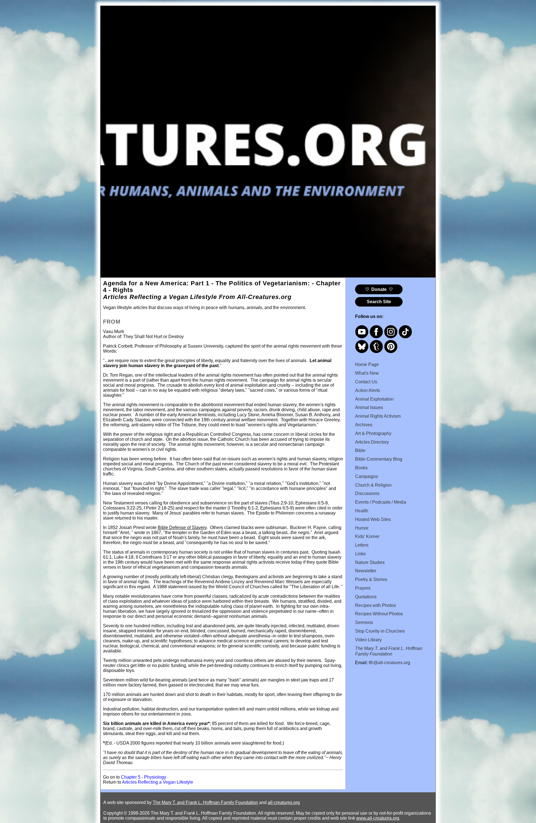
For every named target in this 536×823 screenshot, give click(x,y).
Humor (361, 528)
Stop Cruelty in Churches (380, 631)
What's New (367, 373)
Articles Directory (372, 442)
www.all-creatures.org (377, 818)
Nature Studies (370, 562)
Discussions (367, 493)
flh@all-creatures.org (389, 662)
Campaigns (366, 476)
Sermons (364, 622)
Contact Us (366, 381)
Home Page (367, 364)
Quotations (366, 596)
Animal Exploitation (374, 399)
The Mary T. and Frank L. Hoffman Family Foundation (205, 802)
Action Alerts (367, 390)
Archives (363, 424)
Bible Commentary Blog (378, 459)
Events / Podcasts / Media (380, 502)
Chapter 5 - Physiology (143, 777)
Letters (361, 545)
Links (360, 553)
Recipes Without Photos (379, 613)
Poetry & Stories (371, 579)
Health (361, 510)
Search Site (379, 301)
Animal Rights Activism (378, 416)
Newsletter (365, 570)
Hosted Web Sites (373, 519)
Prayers (362, 588)
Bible (360, 450)
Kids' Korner (367, 536)
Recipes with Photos (375, 605)
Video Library (368, 639)
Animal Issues (369, 407)
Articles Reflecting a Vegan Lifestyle (157, 782)
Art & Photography (373, 433)
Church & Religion (373, 485)
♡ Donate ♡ (379, 289)
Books (361, 467)
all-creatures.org (284, 802)
